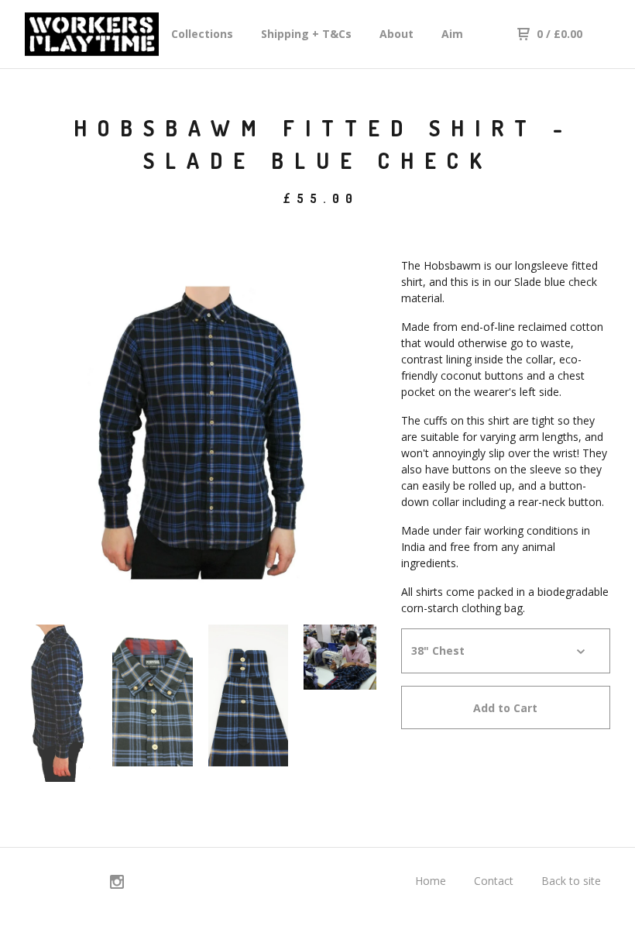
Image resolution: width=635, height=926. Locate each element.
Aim (452, 33)
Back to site (571, 880)
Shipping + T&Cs (306, 33)
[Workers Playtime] (92, 34)
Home (430, 880)
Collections (202, 33)
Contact (493, 880)
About (396, 33)
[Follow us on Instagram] (117, 884)
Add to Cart (505, 708)
